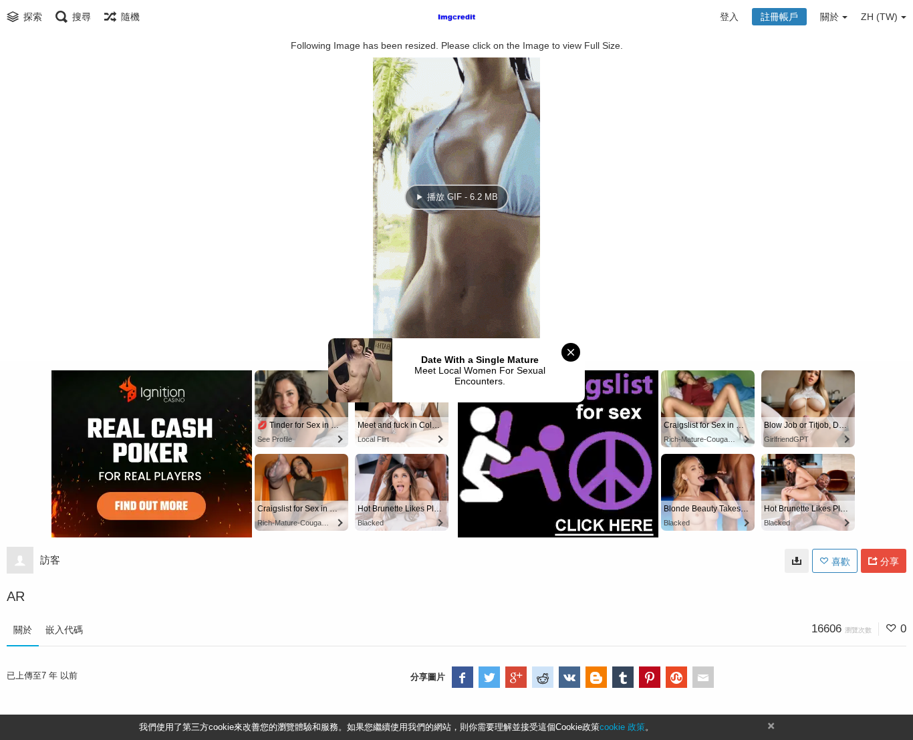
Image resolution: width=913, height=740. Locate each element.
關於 (22, 629)
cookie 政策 (622, 727)
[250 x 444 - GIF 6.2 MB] (797, 561)
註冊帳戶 (779, 16)
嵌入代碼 (64, 629)
